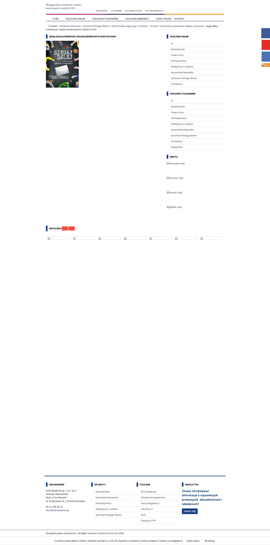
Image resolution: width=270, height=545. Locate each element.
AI (172, 43)
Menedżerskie (178, 49)
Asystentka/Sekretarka (182, 72)
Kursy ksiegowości (150, 503)
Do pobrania (116, 11)
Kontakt (179, 18)
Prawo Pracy (177, 55)
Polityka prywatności (154, 11)
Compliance (177, 83)
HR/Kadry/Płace (179, 60)
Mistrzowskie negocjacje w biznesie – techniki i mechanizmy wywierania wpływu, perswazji (157, 26)
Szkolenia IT (147, 509)
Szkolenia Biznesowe (70, 26)
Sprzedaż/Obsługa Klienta (96, 26)
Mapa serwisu (102, 11)
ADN (143, 514)
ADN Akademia (148, 491)
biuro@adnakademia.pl (57, 510)
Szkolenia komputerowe (153, 497)
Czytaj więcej (192, 540)
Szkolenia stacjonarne (105, 18)
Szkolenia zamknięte (137, 18)
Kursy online (163, 18)
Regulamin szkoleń (133, 11)
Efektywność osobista (182, 66)
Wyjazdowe (177, 147)
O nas (55, 18)
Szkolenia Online (75, 18)
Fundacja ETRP (148, 520)
